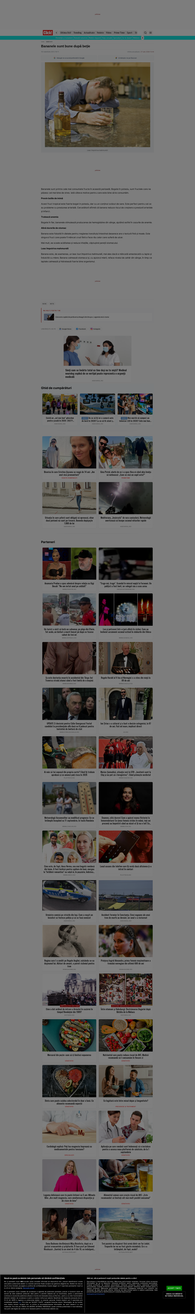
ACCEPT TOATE (174, 1288)
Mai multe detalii (28, 1288)
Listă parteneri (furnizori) (95, 1294)
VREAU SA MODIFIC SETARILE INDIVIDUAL (174, 1295)
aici (20, 1302)
